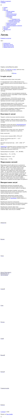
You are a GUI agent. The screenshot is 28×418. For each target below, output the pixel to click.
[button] (4, 31)
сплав (8, 69)
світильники (13, 198)
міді (11, 69)
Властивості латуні (8, 44)
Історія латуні (6, 43)
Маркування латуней (8, 45)
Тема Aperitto (9, 414)
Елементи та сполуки (6, 38)
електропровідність (21, 124)
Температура (4, 146)
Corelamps (3, 2)
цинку (14, 69)
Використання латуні (8, 47)
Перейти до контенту (6, 1)
